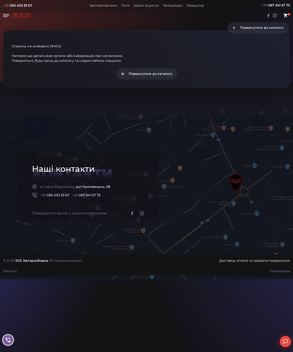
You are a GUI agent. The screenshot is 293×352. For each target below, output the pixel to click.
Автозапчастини (103, 5)
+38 (17, 5)
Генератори (173, 5)
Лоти (125, 5)
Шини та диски (146, 5)
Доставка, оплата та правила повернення (254, 261)
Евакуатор (195, 5)
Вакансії (10, 271)
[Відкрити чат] (285, 341)
